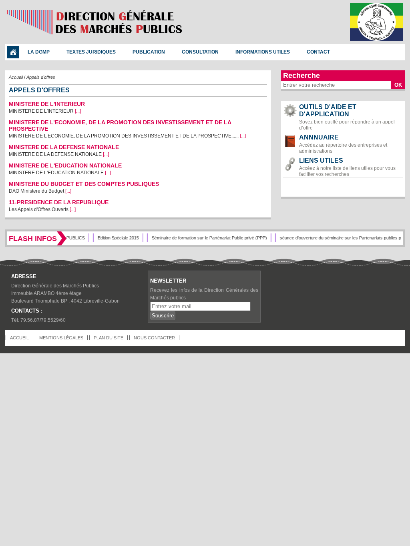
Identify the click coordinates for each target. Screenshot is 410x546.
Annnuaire (343, 144)
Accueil (16, 77)
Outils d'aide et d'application (347, 117)
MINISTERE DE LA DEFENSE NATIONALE (64, 147)
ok (398, 85)
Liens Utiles (347, 167)
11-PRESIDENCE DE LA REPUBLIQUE (59, 202)
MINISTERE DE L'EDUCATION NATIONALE (65, 165)
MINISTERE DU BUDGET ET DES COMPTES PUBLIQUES (84, 184)
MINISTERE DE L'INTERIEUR (47, 104)
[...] (78, 111)
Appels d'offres (40, 77)
